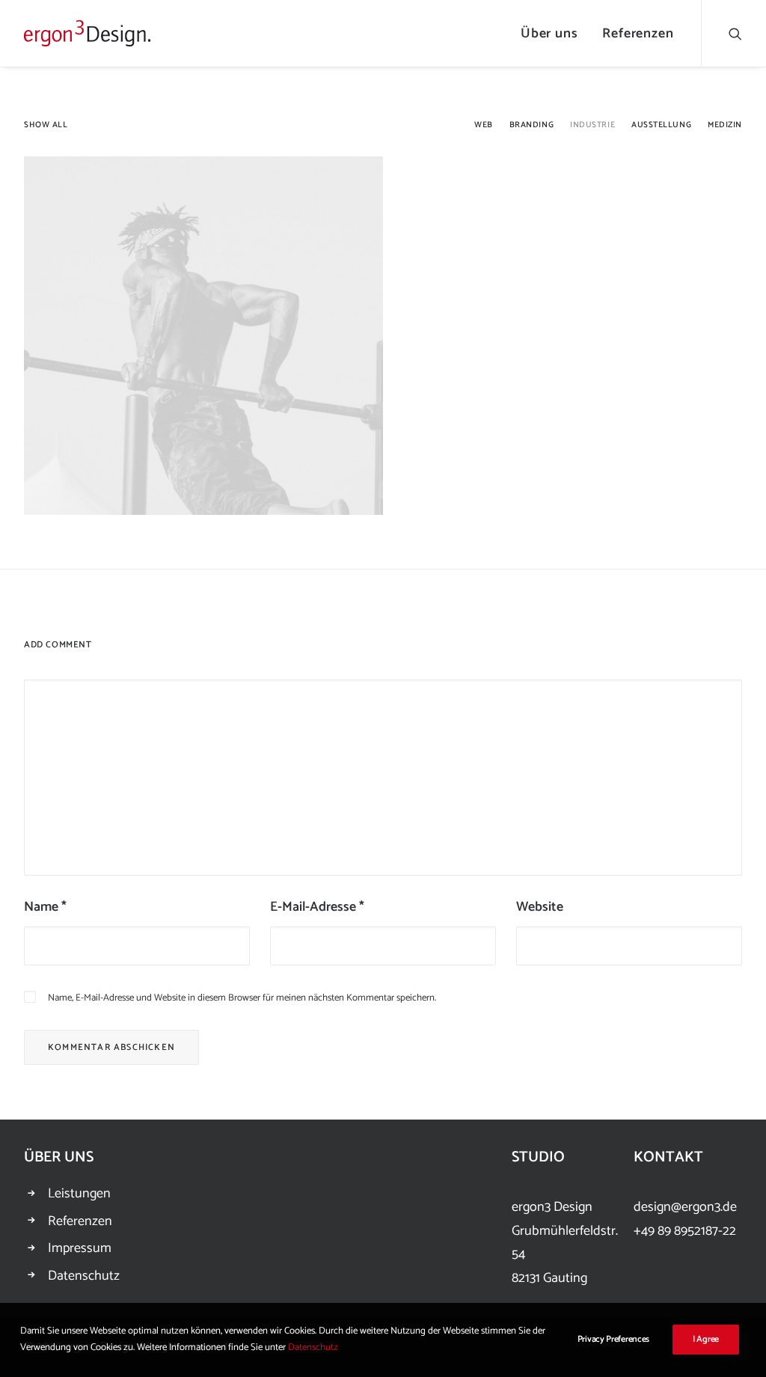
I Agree (706, 1339)
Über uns (549, 33)
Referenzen (638, 33)
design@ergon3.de (685, 1207)
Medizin (725, 125)
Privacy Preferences (613, 1339)
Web (483, 125)
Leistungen (79, 1193)
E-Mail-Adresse (317, 907)
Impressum (79, 1248)
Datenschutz (84, 1276)
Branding (531, 125)
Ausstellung (661, 125)
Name (45, 907)
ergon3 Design (552, 1207)
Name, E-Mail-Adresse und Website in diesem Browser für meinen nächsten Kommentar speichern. (242, 998)
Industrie (592, 125)
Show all (45, 125)
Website (539, 907)
